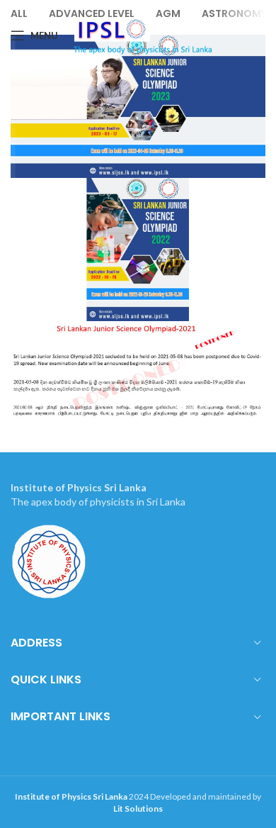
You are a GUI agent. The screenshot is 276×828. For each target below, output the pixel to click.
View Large (253, 190)
